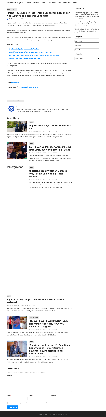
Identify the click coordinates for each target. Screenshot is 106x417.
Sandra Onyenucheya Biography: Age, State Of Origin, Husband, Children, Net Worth (85, 24)
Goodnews (11, 19)
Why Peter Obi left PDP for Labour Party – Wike (24, 49)
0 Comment (27, 19)
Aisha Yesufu (10, 101)
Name (9, 395)
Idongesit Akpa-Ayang (35, 131)
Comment (10, 375)
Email (31, 395)
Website (53, 395)
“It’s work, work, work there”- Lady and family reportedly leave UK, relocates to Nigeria (48, 323)
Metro (31, 122)
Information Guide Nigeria (63, 25)
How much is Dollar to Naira (30, 87)
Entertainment (34, 317)
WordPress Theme (56, 414)
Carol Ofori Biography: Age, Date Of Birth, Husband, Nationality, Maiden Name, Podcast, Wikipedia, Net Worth (87, 15)
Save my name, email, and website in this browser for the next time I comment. (31, 403)
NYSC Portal (56, 40)
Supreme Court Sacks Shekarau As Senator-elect (24, 59)
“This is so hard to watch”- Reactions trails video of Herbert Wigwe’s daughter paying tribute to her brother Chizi (49, 349)
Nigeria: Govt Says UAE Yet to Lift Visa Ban (50, 127)
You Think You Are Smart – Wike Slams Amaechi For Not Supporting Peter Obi (34, 55)
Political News (20, 101)
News (8, 9)
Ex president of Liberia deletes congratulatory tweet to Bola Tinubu (30, 52)
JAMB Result (15, 82)
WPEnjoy (65, 414)
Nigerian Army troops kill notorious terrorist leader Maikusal (35, 301)
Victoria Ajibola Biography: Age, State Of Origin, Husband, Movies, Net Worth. (87, 31)
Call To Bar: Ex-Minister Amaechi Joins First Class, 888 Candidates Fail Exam (50, 148)
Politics (14, 9)
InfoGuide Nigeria (15, 2)
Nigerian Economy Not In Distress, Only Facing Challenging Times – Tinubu (48, 173)
